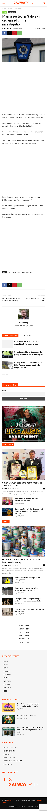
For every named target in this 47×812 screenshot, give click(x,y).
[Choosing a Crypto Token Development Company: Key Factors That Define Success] (7, 512)
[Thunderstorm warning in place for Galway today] (7, 580)
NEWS (10, 8)
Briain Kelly (7, 28)
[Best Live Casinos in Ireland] (8, 719)
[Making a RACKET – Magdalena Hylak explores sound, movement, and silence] (7, 601)
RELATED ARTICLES (10, 336)
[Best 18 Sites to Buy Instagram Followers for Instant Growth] (8, 707)
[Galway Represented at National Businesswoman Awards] (7, 501)
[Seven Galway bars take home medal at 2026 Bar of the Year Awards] (23, 464)
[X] (9, 33)
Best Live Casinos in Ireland (26, 716)
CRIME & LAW (18, 8)
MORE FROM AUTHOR (27, 336)
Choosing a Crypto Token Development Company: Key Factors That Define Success (29, 511)
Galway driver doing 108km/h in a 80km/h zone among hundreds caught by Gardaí (28, 365)
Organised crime (27, 272)
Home (4, 8)
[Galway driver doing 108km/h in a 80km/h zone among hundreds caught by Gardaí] (7, 365)
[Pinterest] (14, 33)
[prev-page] (3, 373)
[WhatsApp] (19, 33)
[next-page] (7, 373)
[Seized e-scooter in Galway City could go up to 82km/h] (7, 612)
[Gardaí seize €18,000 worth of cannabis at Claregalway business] (7, 344)
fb (9, 272)
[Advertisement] (23, 88)
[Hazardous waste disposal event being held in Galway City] (23, 541)
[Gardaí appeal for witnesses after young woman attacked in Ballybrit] (7, 354)
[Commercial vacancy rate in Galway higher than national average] (7, 591)
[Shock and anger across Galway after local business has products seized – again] (8, 731)
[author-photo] (23, 319)
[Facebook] (4, 33)
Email (4, 390)
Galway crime (16, 272)
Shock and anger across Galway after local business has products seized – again (30, 730)
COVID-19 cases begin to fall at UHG (34, 299)
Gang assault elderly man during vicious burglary (11, 299)
